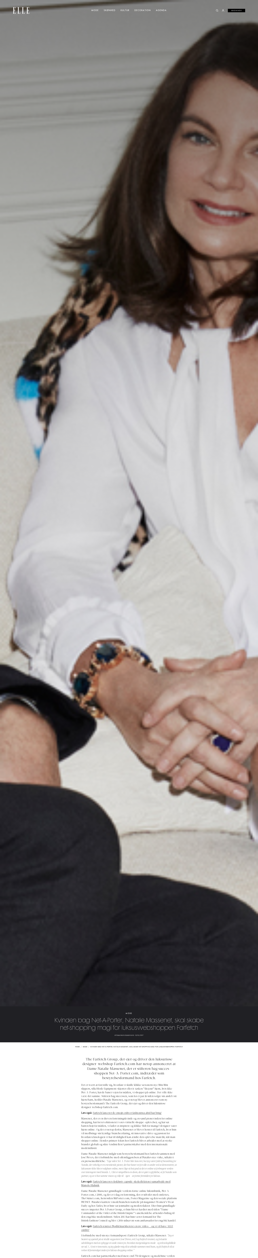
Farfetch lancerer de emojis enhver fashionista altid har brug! (127, 1113)
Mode (95, 10)
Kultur (125, 10)
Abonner (236, 10)
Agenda (161, 10)
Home (77, 1047)
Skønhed (110, 10)
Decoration (143, 10)
